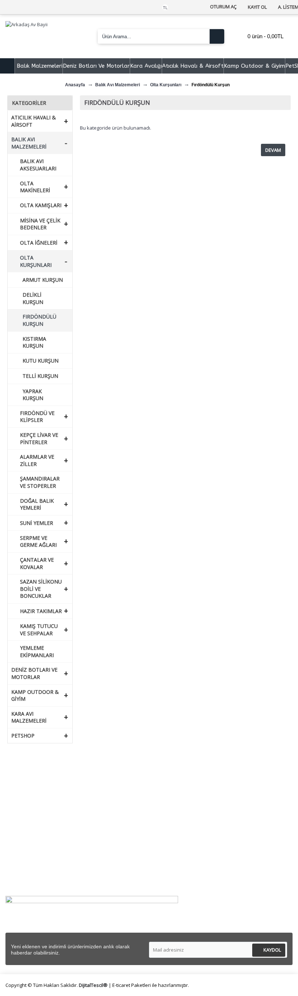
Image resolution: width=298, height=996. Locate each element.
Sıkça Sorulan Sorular (36, 799)
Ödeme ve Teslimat (181, 799)
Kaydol (272, 949)
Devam (273, 150)
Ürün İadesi (25, 881)
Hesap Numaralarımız (37, 808)
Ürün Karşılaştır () (33, 873)
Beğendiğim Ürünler (35, 864)
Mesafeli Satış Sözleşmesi (188, 782)
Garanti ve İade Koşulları (186, 816)
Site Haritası (26, 816)
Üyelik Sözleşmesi (179, 790)
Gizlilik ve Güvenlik (179, 808)
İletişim (20, 847)
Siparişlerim (25, 856)
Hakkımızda (25, 782)
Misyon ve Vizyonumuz (38, 790)
